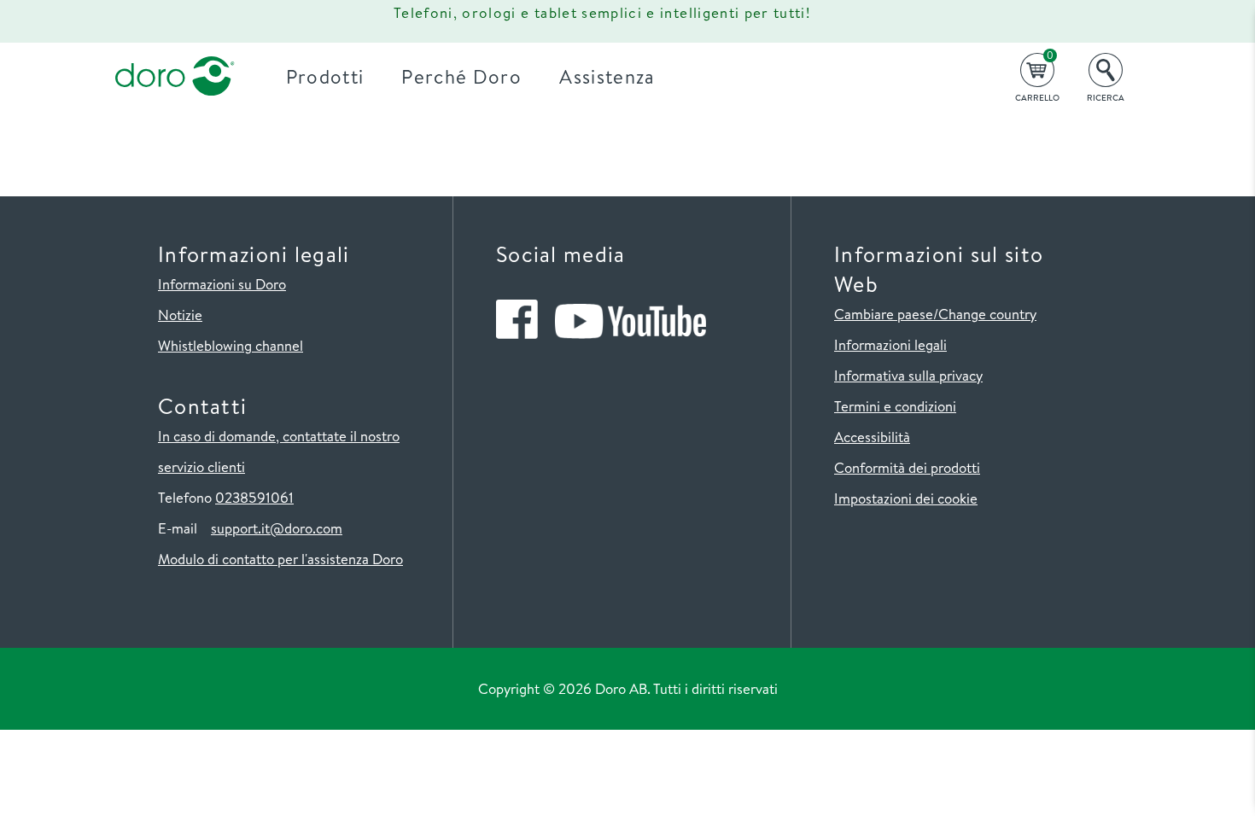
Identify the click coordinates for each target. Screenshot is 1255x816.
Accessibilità (872, 436)
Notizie (180, 314)
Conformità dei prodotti (907, 467)
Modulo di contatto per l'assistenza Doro (280, 558)
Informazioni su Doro (222, 284)
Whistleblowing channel (230, 345)
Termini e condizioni (895, 406)
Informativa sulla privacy (908, 375)
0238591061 (254, 497)
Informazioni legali (890, 344)
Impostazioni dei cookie (906, 498)
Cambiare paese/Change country (935, 313)
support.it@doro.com (276, 528)
